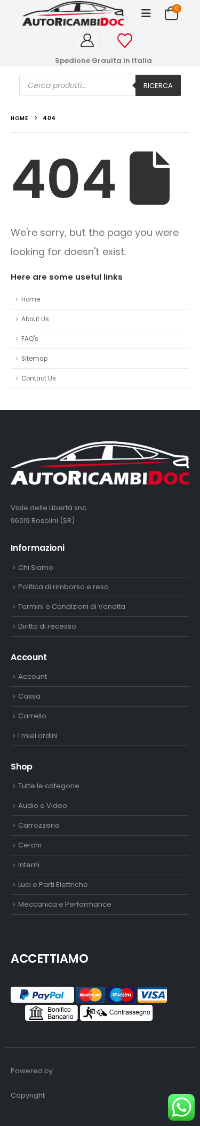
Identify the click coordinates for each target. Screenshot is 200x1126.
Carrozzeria (39, 825)
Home (30, 299)
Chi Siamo (35, 567)
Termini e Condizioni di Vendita (71, 606)
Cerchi (29, 845)
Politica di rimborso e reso (63, 587)
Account (32, 676)
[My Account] (91, 40)
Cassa (29, 696)
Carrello (32, 716)
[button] (146, 13)
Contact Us (38, 378)
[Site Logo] (73, 13)
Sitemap (34, 358)
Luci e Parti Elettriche (53, 884)
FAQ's (29, 339)
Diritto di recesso (47, 626)
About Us (35, 319)
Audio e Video (42, 805)
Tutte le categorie (48, 786)
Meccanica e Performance (64, 904)
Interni (28, 865)
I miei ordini (38, 736)
